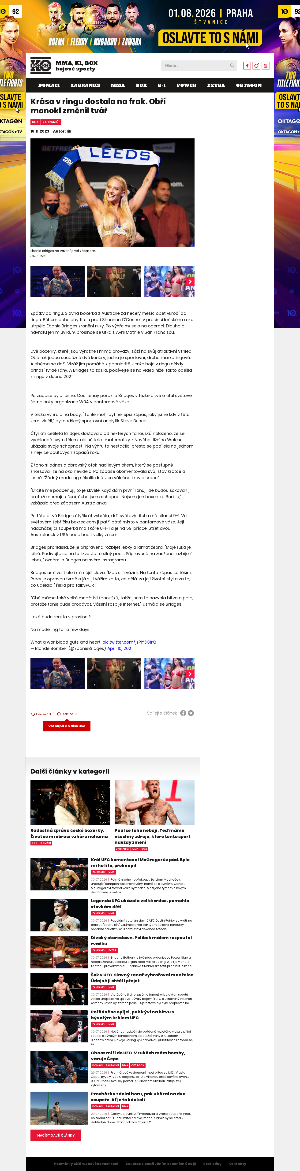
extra (112, 950)
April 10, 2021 (119, 648)
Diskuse (69, 714)
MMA (118, 85)
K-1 (162, 85)
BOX (141, 85)
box (35, 122)
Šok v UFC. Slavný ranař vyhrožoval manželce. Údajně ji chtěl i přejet (143, 978)
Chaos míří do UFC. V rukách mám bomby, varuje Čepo (138, 1056)
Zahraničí (85, 85)
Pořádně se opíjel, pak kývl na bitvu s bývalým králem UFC (132, 1015)
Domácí (49, 85)
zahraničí (51, 122)
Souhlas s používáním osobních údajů (161, 1163)
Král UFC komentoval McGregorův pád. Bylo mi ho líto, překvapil (140, 862)
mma (135, 848)
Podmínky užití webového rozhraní (86, 1163)
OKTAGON (249, 85)
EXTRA (216, 85)
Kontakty (237, 1163)
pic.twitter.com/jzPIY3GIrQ (129, 642)
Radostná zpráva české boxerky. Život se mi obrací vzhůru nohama (69, 833)
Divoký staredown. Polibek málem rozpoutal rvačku (141, 940)
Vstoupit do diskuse (66, 726)
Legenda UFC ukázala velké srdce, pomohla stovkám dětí (140, 903)
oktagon (137, 1065)
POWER (186, 85)
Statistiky (212, 1163)
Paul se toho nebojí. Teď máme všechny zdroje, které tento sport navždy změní (153, 836)
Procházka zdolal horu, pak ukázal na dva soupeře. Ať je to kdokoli (138, 1097)
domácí (46, 843)
